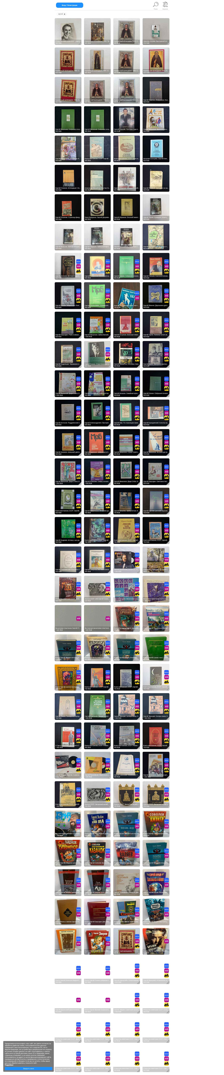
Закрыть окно (28, 1069)
